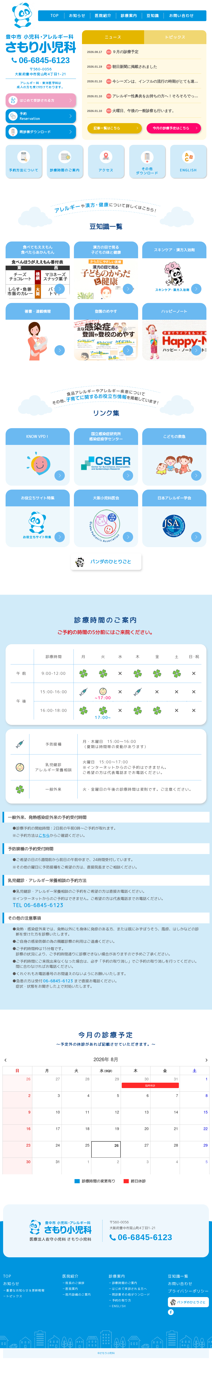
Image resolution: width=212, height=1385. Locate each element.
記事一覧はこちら (107, 128)
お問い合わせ (181, 15)
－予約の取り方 (120, 1300)
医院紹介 (103, 15)
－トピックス (12, 1296)
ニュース (113, 37)
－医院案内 (70, 1289)
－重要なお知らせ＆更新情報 (24, 1290)
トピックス (175, 37)
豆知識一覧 (178, 1276)
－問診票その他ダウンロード (129, 1294)
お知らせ (77, 15)
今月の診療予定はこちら (171, 128)
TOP (55, 15)
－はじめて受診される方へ (128, 1289)
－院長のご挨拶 (73, 1283)
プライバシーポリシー (188, 1291)
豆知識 (153, 15)
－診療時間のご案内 (123, 1283)
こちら (44, 835)
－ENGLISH (117, 1306)
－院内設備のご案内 (76, 1294)
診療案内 (129, 15)
